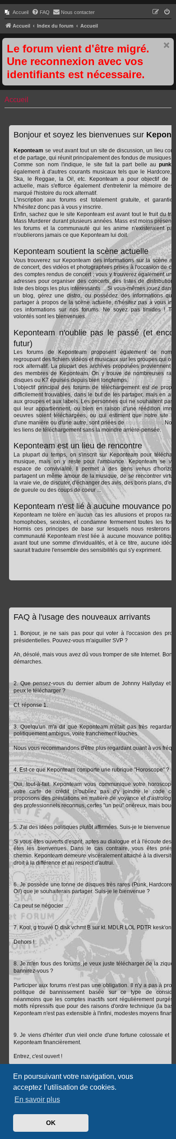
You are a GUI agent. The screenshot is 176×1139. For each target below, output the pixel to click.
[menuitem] (16, 12)
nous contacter (144, 422)
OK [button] (51, 1122)
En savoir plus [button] (37, 1099)
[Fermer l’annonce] (166, 45)
